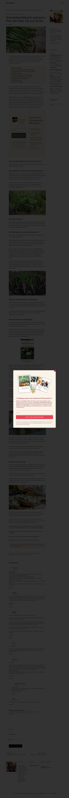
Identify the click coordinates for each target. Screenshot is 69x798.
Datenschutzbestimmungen (36, 421)
